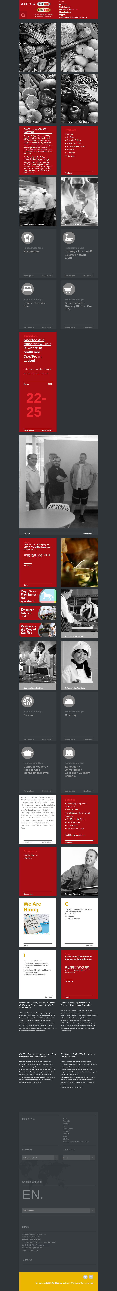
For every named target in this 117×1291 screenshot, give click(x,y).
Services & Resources (68, 10)
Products (63, 4)
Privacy (65, 1136)
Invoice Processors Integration (35, 974)
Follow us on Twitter (30, 1158)
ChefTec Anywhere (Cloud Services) (78, 909)
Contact (66, 1134)
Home (61, 2)
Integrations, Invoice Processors (36, 963)
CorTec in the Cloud (72, 918)
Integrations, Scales (31, 972)
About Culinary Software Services (73, 17)
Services (89, 946)
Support (62, 15)
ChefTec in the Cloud (73, 912)
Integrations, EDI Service (33, 961)
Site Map (66, 1139)
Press (65, 1126)
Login (65, 1158)
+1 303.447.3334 (30, 1242)
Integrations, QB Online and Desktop (37, 970)
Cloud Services (70, 914)
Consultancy (69, 916)
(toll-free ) (47, 1242)
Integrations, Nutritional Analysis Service (36, 967)
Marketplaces (64, 7)
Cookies (66, 1131)
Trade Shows (68, 1129)
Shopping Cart (65, 12)
